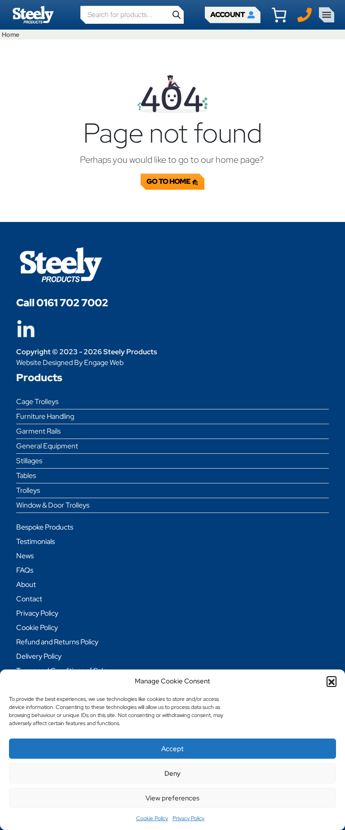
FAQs (24, 570)
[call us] (304, 14)
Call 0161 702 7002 (62, 302)
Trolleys (28, 490)
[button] (331, 681)
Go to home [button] (169, 181)
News (25, 556)
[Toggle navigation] (326, 14)
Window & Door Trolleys (52, 505)
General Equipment (47, 446)
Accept (172, 748)
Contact (29, 599)
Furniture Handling (45, 416)
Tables (26, 475)
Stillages (29, 460)
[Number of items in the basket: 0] (279, 15)
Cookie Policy (152, 818)
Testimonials (35, 541)
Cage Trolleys (37, 401)
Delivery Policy (39, 656)
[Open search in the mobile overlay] (132, 15)
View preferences (172, 798)
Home (10, 34)
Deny (172, 773)
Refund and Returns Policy (57, 642)
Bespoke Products (44, 527)
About (26, 584)
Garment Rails (38, 431)
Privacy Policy (188, 818)
